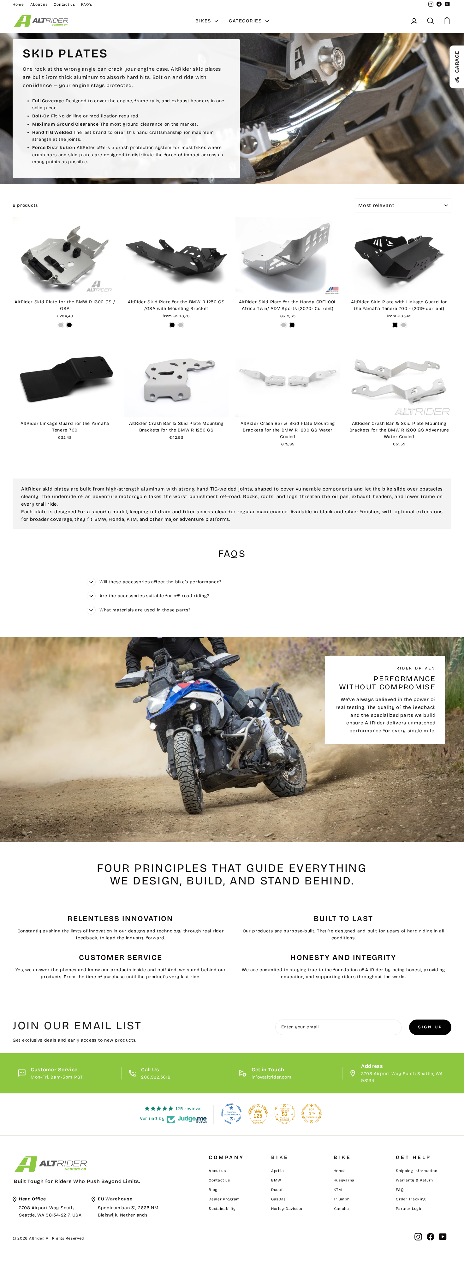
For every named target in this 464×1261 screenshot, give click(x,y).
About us (39, 4)
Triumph (342, 1199)
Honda (340, 1171)
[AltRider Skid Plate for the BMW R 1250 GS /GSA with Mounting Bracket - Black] (172, 325)
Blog (213, 1189)
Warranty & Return (414, 1180)
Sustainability (222, 1208)
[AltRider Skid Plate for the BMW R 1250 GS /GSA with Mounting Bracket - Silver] (181, 325)
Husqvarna (344, 1180)
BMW (276, 1180)
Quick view (65, 288)
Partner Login (409, 1208)
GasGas (278, 1199)
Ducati (277, 1189)
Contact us (64, 4)
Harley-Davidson (287, 1208)
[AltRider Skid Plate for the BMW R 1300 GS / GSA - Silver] (61, 325)
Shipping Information (416, 1171)
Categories (246, 21)
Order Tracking (411, 1199)
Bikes (204, 21)
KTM (338, 1189)
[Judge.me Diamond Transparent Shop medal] (231, 1113)
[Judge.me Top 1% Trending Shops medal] (311, 1113)
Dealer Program (224, 1199)
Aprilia (277, 1171)
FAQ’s (86, 4)
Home (18, 4)
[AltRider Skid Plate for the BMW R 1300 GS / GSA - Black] (69, 325)
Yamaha (341, 1208)
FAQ (400, 1189)
